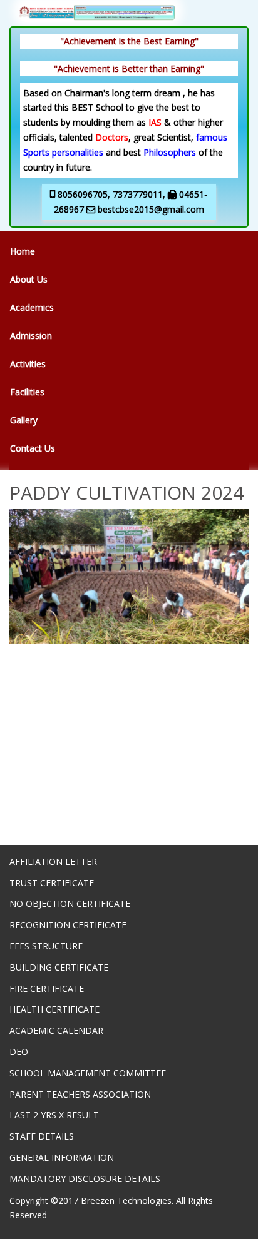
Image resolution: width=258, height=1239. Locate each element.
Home (22, 251)
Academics (32, 307)
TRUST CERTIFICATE (51, 883)
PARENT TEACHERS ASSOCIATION (80, 1094)
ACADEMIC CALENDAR (56, 1030)
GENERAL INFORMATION (61, 1157)
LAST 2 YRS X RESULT (54, 1115)
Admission (31, 335)
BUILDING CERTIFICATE (58, 967)
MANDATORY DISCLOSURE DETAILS (84, 1179)
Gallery (24, 420)
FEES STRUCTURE (46, 946)
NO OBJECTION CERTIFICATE (69, 903)
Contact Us (32, 448)
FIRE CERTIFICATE (46, 988)
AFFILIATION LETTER (53, 861)
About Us (29, 279)
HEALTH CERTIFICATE (54, 1009)
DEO (18, 1052)
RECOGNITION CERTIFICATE (67, 925)
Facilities (27, 392)
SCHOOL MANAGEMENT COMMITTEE (87, 1073)
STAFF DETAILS (41, 1136)
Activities (28, 364)
